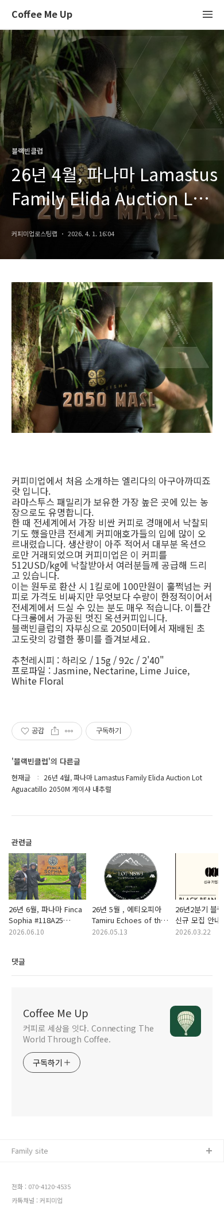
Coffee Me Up (41, 15)
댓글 (18, 961)
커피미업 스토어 (37, 1170)
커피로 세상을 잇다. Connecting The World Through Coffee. (88, 1033)
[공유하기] (55, 731)
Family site (29, 1150)
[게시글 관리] (69, 731)
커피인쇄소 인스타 (40, 1206)
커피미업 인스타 (37, 1188)
